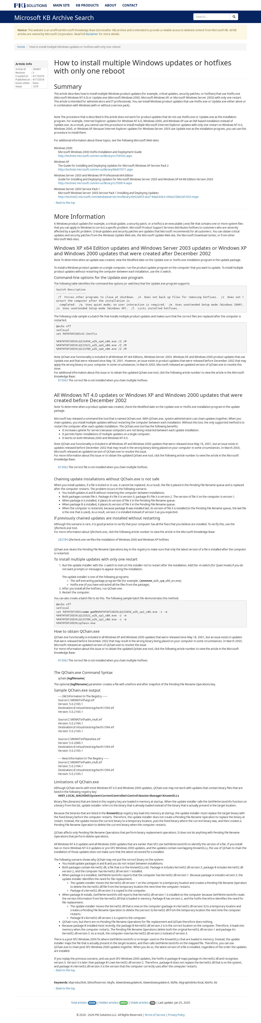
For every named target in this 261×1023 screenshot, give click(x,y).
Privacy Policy (176, 1015)
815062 (63, 380)
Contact (129, 5)
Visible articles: (139, 1002)
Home (21, 47)
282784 (63, 539)
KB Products (87, 5)
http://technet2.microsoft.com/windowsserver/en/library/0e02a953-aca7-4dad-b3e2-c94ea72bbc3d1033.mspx (128, 197)
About (110, 5)
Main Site (61, 5)
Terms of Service (155, 1015)
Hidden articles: (109, 1002)
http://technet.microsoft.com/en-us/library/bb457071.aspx (95, 169)
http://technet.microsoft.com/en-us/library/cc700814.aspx (95, 183)
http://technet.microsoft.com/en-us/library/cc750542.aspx (95, 156)
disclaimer (92, 34)
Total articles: (79, 1002)
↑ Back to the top (64, 203)
